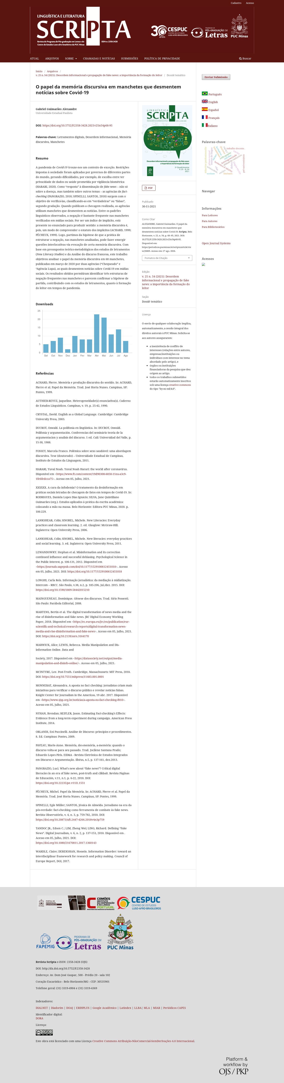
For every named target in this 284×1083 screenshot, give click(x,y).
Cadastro (236, 3)
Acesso (250, 3)
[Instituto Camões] (100, 909)
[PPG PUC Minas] (94, 948)
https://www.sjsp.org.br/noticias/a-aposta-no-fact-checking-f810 (82, 700)
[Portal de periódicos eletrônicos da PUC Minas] (61, 909)
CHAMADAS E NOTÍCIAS (99, 58)
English (213, 102)
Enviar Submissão (216, 77)
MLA (147, 1008)
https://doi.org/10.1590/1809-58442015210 (62, 590)
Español (213, 110)
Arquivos (52, 71)
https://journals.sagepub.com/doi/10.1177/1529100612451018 (76, 566)
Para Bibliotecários (213, 227)
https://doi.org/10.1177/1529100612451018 (94, 571)
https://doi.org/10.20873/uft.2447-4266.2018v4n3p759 (70, 819)
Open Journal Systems (216, 243)
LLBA (137, 1008)
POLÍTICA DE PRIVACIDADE (162, 58)
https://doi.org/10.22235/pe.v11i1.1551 (60, 783)
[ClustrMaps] (203, 265)
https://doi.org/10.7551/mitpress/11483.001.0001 (73, 676)
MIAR (156, 1008)
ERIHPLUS (82, 1008)
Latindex (125, 1008)
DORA (39, 1018)
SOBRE (70, 58)
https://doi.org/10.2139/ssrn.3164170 (65, 636)
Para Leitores (210, 215)
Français (213, 118)
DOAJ (69, 1008)
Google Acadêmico (104, 1008)
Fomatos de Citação (156, 258)
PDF (150, 188)
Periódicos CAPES (174, 1008)
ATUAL (34, 58)
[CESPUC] (139, 909)
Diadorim (57, 1008)
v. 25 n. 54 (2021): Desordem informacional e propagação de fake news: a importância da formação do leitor (99, 75)
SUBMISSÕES (129, 58)
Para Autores (209, 221)
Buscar (246, 58)
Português (215, 94)
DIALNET (42, 1008)
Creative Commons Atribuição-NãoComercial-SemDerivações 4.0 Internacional (143, 1041)
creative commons (180, 385)
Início (39, 71)
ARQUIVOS (52, 58)
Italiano (213, 126)
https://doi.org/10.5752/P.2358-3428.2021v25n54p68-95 (77, 125)
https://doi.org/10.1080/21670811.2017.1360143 (66, 843)
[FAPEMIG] (45, 948)
